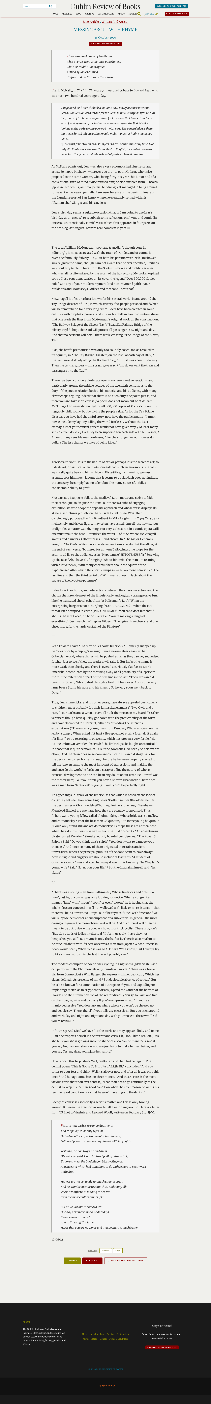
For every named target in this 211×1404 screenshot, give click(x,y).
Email (117, 1251)
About (121, 14)
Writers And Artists (115, 21)
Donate (149, 14)
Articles (67, 14)
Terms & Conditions (118, 1339)
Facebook (106, 1251)
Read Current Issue (176, 14)
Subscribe (92, 1261)
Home (55, 14)
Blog (78, 14)
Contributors (106, 14)
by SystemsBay (107, 1385)
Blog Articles (91, 21)
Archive (89, 14)
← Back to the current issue (125, 1261)
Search (94, 1339)
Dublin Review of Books (105, 6)
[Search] (51, 6)
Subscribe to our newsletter (171, 6)
